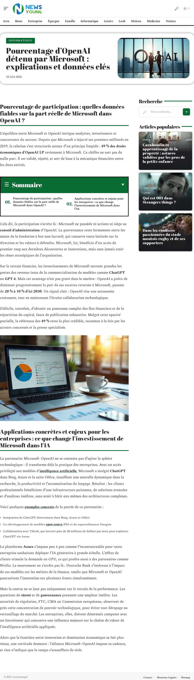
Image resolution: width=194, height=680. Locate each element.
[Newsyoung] (27, 8)
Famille (147, 140)
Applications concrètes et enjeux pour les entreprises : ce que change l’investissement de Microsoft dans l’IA (99, 204)
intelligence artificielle (58, 471)
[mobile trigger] (7, 8)
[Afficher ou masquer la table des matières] (83, 184)
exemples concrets (39, 507)
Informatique (20, 40)
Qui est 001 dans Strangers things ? (159, 200)
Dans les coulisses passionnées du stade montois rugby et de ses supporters (164, 236)
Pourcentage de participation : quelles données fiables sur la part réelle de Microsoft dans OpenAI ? (38, 201)
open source (54, 524)
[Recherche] (177, 8)
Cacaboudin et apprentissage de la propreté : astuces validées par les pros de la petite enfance (164, 153)
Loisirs (146, 193)
